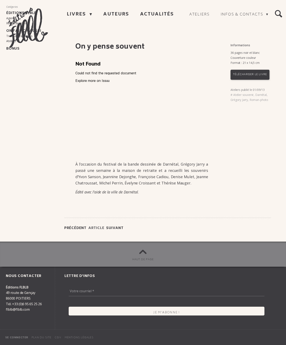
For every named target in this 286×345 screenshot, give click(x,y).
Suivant (115, 228)
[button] (278, 13)
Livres (77, 14)
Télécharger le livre (250, 74)
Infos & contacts (242, 14)
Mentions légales (79, 338)
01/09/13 (259, 90)
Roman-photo (259, 100)
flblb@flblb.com (18, 309)
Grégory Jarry (239, 100)
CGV (58, 338)
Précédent (75, 228)
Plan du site (41, 338)
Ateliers (199, 14)
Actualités (157, 14)
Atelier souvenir (243, 95)
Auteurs (116, 14)
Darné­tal (261, 95)
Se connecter (16, 338)
